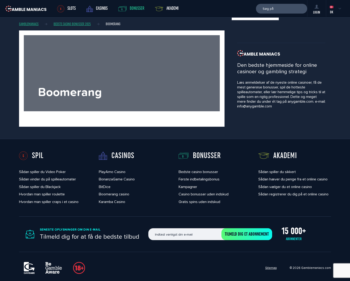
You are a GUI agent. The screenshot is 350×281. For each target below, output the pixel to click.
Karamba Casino (112, 201)
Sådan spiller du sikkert (277, 172)
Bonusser (137, 8)
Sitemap (271, 268)
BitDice (104, 186)
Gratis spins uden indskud (199, 201)
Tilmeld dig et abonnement (247, 234)
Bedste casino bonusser (198, 172)
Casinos (102, 8)
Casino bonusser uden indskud (204, 194)
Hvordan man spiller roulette (42, 194)
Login (316, 12)
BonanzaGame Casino (117, 179)
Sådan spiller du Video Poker (42, 172)
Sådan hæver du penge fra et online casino (293, 179)
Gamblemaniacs (29, 24)
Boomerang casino (114, 194)
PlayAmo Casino (112, 172)
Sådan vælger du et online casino (285, 186)
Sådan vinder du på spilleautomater (47, 179)
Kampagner (188, 186)
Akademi (172, 8)
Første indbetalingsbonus (199, 179)
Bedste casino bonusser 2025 (72, 24)
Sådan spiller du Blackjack (40, 186)
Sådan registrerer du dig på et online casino (293, 194)
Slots (71, 8)
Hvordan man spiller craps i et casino (49, 201)
